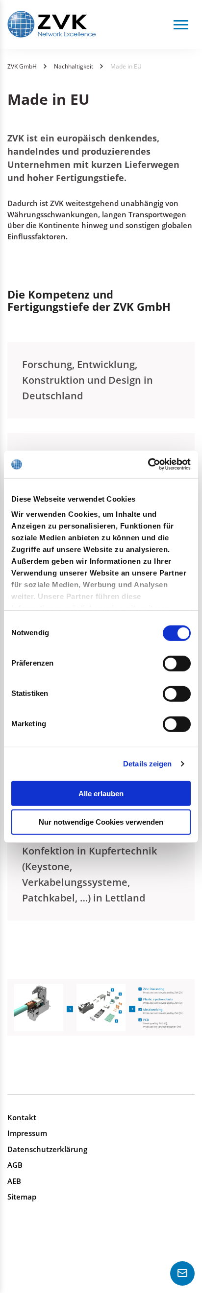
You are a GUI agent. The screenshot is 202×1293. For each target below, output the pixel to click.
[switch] (177, 663)
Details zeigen (147, 764)
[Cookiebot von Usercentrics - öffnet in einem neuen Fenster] (148, 464)
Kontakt (21, 1117)
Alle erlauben (101, 793)
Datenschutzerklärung (47, 1149)
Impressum (27, 1133)
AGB (15, 1165)
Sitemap (21, 1196)
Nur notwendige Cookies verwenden (101, 822)
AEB (14, 1181)
